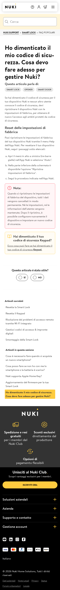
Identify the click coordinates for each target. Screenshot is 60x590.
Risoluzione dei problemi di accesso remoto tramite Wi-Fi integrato (30, 321)
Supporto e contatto (17, 517)
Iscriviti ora (30, 485)
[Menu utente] (39, 7)
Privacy (35, 580)
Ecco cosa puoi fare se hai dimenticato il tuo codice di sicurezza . (30, 247)
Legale (26, 586)
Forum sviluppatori (12, 586)
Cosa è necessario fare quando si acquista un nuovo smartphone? (29, 358)
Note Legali (23, 580)
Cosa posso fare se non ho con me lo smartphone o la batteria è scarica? (26, 368)
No (40, 277)
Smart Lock (29, 32)
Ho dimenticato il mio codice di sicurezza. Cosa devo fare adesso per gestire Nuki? (29, 394)
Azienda (8, 508)
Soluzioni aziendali (15, 499)
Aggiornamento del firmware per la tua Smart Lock (27, 384)
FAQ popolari (47, 32)
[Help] (32, 7)
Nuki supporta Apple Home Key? (24, 376)
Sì (25, 277)
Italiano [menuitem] (7, 558)
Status (44, 580)
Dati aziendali (9, 580)
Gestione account (15, 526)
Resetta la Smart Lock (18, 307)
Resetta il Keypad (15, 313)
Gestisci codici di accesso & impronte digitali (26, 331)
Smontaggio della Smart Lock (22, 339)
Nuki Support (11, 32)
